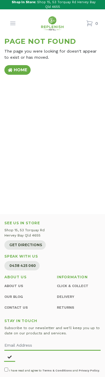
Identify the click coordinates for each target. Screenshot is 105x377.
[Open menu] (13, 23)
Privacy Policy (89, 370)
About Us (13, 286)
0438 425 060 (22, 265)
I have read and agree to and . (54, 370)
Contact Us (16, 307)
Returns (65, 307)
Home (20, 69)
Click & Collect (72, 286)
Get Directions (25, 245)
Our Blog (13, 297)
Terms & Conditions (57, 370)
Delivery (65, 297)
